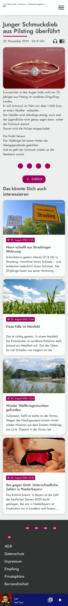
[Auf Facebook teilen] (20, 166)
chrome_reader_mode (62, 41)
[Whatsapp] (26, 527)
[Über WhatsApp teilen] (39, 166)
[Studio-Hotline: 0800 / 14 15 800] (17, 527)
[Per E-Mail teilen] (48, 166)
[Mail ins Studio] (8, 527)
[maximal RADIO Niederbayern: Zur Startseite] (29, 7)
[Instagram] (44, 527)
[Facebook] (35, 527)
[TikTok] (17, 536)
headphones (55, 41)
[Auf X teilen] (29, 166)
